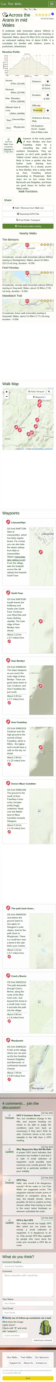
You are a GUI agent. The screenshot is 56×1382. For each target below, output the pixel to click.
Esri (22, 448)
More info (17, 1373)
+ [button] (7, 392)
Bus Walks (12, 1357)
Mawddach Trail (12, 295)
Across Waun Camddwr (23, 783)
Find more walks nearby (29, 226)
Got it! (28, 1378)
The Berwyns (10, 239)
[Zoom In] (49, 391)
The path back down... (23, 908)
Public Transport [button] (37, 391)
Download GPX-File (29, 214)
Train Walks (26, 1357)
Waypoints (39, 397)
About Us (28, 1363)
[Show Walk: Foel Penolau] (28, 277)
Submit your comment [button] (43, 1340)
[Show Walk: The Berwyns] (28, 249)
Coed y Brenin (18, 976)
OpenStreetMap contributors (42, 448)
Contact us (41, 1363)
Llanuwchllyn (18, 522)
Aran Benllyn (18, 661)
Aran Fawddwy (19, 722)
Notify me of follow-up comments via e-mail (28, 1318)
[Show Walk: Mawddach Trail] (28, 305)
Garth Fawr (17, 593)
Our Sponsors (42, 1357)
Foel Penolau (10, 267)
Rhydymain (17, 1040)
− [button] (7, 396)
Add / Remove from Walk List (29, 208)
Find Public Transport (29, 220)
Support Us (15, 1363)
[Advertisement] (28, 350)
